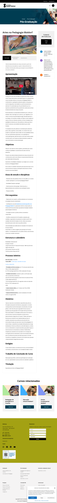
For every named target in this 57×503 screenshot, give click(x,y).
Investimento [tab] (24, 58)
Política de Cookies (38, 500)
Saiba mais (10, 407)
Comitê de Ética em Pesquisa (6, 489)
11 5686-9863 (6, 432)
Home (23, 19)
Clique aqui (46, 41)
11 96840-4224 (6, 434)
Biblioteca (22, 488)
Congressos (5, 491)
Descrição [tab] (7, 58)
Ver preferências (51, 497)
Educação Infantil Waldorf (25, 473)
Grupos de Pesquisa (6, 487)
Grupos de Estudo (6, 485)
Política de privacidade (44, 500)
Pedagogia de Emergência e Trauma (25, 471)
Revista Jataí (22, 485)
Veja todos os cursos (24, 478)
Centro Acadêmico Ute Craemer (7, 471)
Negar (42, 497)
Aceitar (32, 497)
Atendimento (51, 1)
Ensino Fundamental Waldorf (24, 476)
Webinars (22, 487)
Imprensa (45, 1)
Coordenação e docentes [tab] (15, 58)
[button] (54, 488)
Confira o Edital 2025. (10, 264)
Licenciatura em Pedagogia (7, 473)
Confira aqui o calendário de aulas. (19, 261)
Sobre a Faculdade (41, 485)
